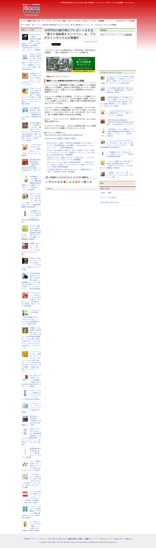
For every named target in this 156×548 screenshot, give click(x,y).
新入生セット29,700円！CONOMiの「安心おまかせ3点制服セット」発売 (31, 420)
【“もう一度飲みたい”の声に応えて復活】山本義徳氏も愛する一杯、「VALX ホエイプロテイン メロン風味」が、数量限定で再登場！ (31, 232)
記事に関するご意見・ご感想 (78, 539)
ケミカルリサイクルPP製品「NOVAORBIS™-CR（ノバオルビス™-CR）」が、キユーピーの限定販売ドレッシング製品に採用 (31, 317)
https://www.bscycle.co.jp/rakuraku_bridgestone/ (63, 135)
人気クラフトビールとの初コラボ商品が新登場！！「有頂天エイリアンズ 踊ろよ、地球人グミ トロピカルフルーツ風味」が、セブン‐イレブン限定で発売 (70, 164)
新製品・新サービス (33, 25)
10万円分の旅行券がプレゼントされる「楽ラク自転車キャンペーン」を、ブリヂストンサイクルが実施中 (70, 34)
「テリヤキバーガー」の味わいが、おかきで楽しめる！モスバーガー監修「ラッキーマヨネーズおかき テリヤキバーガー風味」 (31, 480)
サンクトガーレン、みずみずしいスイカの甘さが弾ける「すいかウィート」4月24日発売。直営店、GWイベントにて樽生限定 (31, 299)
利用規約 (27, 539)
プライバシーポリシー (39, 539)
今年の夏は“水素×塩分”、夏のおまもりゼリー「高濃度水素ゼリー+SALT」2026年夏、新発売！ (120, 90)
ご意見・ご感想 (105, 193)
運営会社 (128, 539)
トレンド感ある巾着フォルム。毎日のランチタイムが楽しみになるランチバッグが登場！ (31, 466)
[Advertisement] (89, 10)
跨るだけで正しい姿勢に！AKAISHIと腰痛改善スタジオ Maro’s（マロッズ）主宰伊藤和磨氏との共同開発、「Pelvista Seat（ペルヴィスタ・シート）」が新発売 (71, 145)
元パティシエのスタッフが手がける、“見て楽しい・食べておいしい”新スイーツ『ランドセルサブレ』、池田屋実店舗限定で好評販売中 (31, 200)
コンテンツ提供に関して (115, 539)
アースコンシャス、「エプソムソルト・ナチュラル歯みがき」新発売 (31, 407)
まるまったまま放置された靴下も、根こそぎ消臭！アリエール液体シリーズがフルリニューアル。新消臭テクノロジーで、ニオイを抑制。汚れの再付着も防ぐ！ (70, 152)
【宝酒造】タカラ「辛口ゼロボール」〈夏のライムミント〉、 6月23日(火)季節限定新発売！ (120, 154)
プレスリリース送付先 (108, 197)
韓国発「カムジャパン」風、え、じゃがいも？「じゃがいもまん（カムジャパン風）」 (120, 175)
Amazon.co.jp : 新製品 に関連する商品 (60, 138)
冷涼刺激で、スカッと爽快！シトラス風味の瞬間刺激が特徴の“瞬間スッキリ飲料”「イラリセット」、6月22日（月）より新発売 (31, 183)
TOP (22, 25)
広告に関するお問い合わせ (109, 202)
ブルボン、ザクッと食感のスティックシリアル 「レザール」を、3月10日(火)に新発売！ (31, 395)
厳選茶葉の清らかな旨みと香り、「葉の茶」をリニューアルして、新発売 (31, 453)
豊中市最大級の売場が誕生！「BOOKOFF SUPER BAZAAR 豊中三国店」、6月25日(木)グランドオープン (31, 166)
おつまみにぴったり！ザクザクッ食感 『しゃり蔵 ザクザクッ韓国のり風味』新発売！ (31, 526)
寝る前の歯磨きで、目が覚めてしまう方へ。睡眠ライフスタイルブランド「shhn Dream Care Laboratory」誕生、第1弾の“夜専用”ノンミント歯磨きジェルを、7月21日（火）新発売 (31, 131)
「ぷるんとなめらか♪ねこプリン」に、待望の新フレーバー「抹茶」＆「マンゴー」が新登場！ (120, 113)
